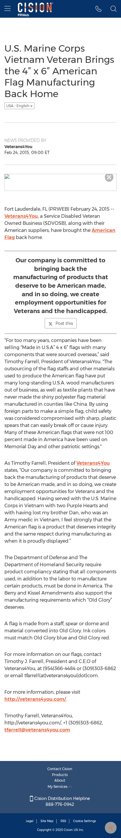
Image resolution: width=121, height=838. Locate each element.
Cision (68, 830)
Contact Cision (59, 769)
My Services (58, 786)
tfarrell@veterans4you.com (37, 730)
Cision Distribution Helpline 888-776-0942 (61, 801)
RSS (63, 821)
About (59, 780)
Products (60, 774)
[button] (98, 9)
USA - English (18, 106)
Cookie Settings (84, 821)
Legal (29, 821)
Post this (64, 323)
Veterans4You (21, 216)
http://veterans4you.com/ (35, 699)
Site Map (47, 821)
